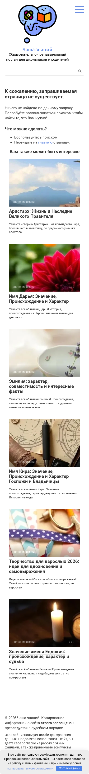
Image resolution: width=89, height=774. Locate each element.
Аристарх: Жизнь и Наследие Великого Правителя (40, 213)
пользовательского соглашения (30, 768)
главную (45, 142)
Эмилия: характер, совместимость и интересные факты (41, 386)
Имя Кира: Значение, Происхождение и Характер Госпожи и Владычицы (39, 476)
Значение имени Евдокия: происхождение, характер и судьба (39, 656)
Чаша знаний (37, 49)
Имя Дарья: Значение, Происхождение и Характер (39, 299)
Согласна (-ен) (69, 768)
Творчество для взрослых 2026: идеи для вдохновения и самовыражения (44, 566)
